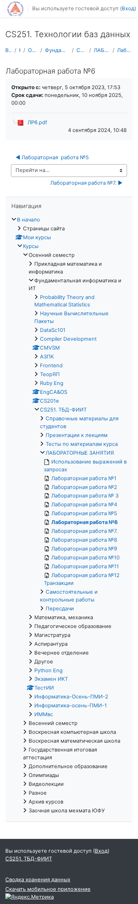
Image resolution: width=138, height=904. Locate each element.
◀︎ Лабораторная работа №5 (52, 157)
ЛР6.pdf (37, 122)
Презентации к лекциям (77, 435)
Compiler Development (68, 339)
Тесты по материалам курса (82, 444)
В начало (8, 50)
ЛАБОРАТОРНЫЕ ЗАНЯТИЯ (102, 50)
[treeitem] (69, 515)
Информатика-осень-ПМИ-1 (70, 705)
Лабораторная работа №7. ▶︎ (86, 183)
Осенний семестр (33, 50)
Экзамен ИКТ (51, 679)
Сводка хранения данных (37, 879)
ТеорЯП (50, 374)
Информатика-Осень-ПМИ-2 (71, 696)
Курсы (19, 50)
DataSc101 (52, 330)
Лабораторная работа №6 (125, 50)
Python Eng (48, 670)
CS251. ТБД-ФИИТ (81, 50)
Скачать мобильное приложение (48, 889)
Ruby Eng (51, 383)
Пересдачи (60, 608)
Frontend (51, 365)
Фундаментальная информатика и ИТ (57, 50)
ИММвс (43, 714)
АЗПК (47, 356)
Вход (128, 8)
